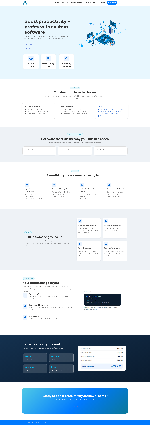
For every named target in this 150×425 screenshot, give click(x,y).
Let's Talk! (75, 406)
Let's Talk (29, 49)
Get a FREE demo (31, 45)
